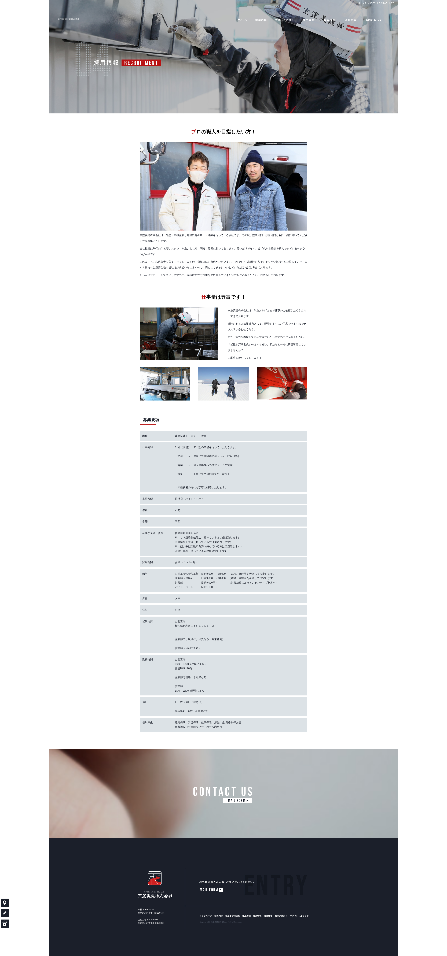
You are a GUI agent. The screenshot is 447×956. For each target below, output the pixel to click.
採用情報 (330, 20)
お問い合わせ (379, 20)
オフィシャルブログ (299, 916)
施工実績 (309, 20)
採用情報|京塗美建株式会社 (68, 19)
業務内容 (261, 20)
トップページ (239, 20)
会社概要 (350, 20)
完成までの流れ (285, 20)
